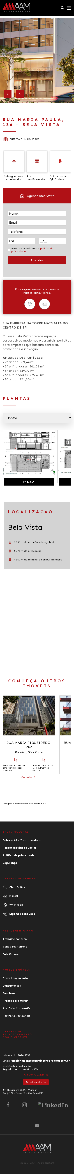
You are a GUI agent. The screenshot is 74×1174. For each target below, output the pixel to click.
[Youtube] (37, 1125)
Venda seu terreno (15, 946)
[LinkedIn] (53, 1108)
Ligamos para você (22, 913)
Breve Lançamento (15, 978)
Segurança (10, 863)
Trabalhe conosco (15, 939)
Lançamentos (12, 985)
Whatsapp (16, 904)
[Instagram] (24, 1108)
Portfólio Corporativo (17, 1008)
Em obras (9, 993)
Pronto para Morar (15, 1000)
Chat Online (17, 887)
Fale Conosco (11, 954)
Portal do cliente (36, 1082)
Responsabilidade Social (19, 847)
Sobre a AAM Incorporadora (22, 840)
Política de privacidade (18, 855)
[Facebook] (8, 1108)
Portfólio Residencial (17, 1016)
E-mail (13, 896)
